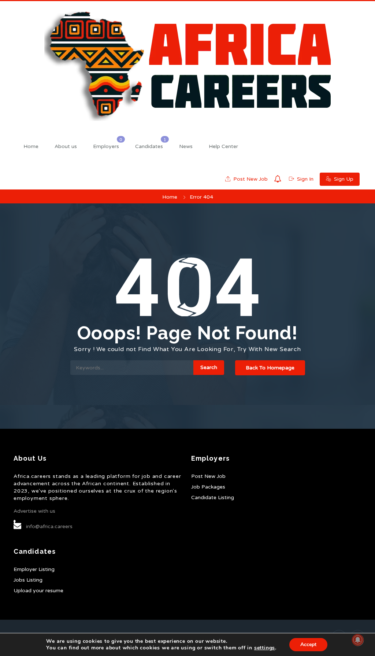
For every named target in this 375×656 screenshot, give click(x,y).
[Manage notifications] (358, 640)
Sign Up (343, 179)
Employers (106, 146)
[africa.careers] (187, 65)
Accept (308, 644)
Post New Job (250, 179)
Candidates (149, 146)
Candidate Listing (212, 497)
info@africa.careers (49, 526)
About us (66, 146)
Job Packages (208, 487)
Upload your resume (38, 590)
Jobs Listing (28, 580)
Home (30, 146)
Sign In (304, 179)
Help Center (223, 146)
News (186, 146)
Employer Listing (34, 569)
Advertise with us (34, 511)
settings (264, 648)
